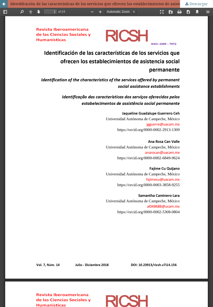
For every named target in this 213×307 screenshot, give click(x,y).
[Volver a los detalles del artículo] (4, 4)
